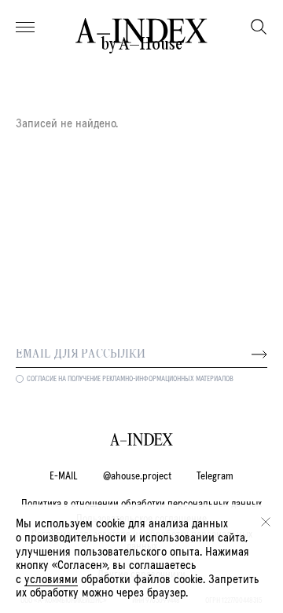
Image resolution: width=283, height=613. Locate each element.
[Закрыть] (265, 522)
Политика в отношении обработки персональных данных (141, 503)
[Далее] (259, 354)
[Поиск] (258, 27)
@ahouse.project (137, 476)
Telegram (215, 476)
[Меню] (25, 27)
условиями (51, 579)
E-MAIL (64, 476)
